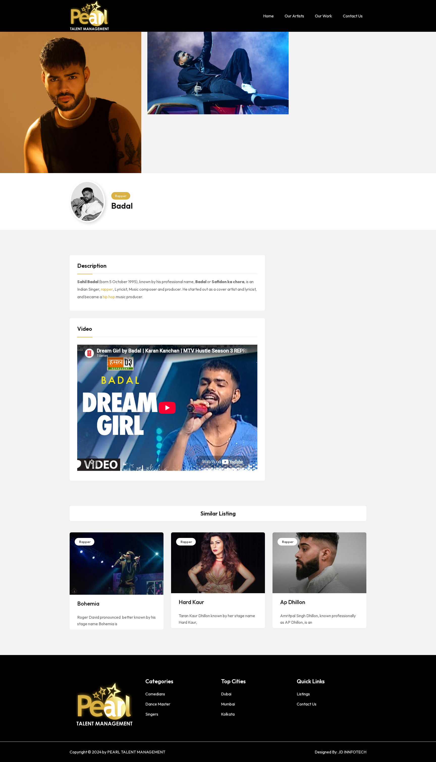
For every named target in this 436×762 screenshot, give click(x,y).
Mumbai (228, 703)
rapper (107, 289)
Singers (151, 714)
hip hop (109, 296)
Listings (303, 693)
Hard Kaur (191, 602)
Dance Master (157, 703)
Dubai (226, 693)
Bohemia (88, 603)
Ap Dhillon (292, 602)
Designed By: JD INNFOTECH (340, 751)
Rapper (120, 196)
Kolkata (228, 714)
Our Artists (294, 15)
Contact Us (353, 15)
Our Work (323, 15)
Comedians (155, 693)
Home (268, 15)
